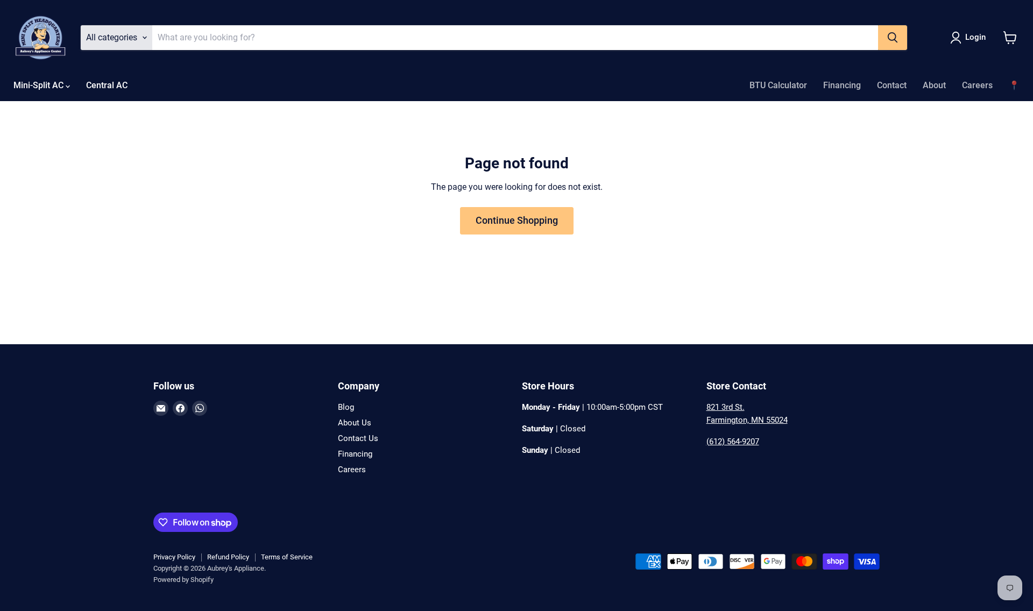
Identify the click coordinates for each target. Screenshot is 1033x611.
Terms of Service (287, 557)
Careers (977, 85)
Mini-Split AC (39, 85)
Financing (842, 85)
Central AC (107, 85)
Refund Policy (228, 557)
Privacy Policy (174, 557)
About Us (354, 423)
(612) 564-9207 (732, 441)
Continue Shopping (517, 220)
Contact (892, 85)
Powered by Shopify (183, 580)
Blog (346, 407)
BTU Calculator (778, 85)
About (934, 85)
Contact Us (358, 438)
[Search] (892, 37)
